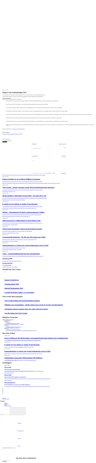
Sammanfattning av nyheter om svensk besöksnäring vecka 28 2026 (15, 77)
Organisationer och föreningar (9, 57)
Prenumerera (4, 461)
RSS (3, 84)
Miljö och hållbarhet (7, 56)
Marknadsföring (6, 54)
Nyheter (3, 18)
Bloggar (5, 33)
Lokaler (5, 53)
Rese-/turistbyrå (6, 24)
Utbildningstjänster (7, 60)
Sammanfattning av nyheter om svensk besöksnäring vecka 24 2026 (15, 79)
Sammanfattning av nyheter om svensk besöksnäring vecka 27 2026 (15, 78)
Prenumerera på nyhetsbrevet (7, 85)
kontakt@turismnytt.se (8, 405)
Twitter (18, 446)
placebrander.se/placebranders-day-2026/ (12, 323)
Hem (3, 17)
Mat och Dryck (6, 23)
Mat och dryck (6, 55)
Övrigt (5, 62)
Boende (5, 20)
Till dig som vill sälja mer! (8, 64)
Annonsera (4, 4)
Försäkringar (6, 48)
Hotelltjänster (6, 49)
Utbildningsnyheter (7, 31)
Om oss (3, 6)
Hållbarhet (6, 38)
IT (4, 50)
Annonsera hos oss (20, 430)
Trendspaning (6, 44)
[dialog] (48, 455)
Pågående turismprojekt (8, 41)
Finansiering (6, 36)
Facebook (19, 438)
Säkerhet (5, 58)
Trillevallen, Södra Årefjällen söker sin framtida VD (12, 76)
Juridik (5, 51)
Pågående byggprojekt (7, 40)
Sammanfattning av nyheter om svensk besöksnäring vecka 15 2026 (15, 81)
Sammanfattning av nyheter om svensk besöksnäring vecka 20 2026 (15, 80)
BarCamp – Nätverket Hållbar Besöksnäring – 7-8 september (14, 324)
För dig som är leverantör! (8, 63)
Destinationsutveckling (6, 27)
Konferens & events (7, 22)
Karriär (3, 28)
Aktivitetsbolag (6, 19)
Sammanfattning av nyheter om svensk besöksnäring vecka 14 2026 (15, 82)
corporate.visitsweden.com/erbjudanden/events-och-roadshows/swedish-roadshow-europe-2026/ (21, 330)
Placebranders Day (7, 320)
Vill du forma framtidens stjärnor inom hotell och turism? (13, 74)
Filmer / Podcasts (7, 37)
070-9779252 (6, 404)
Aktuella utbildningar (7, 29)
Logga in (3, 66)
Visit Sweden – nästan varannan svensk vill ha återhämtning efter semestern (16, 70)
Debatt (5, 34)
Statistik (5, 45)
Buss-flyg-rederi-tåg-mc (8, 26)
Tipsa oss (3, 3)
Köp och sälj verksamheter (8, 52)
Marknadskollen (5, 32)
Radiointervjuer (6, 42)
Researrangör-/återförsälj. (8, 25)
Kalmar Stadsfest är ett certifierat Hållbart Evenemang (12, 69)
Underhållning (6, 59)
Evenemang (6, 35)
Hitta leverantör (4, 47)
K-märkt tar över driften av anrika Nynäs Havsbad (12, 72)
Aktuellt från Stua (7, 46)
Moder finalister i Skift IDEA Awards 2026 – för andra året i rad (14, 71)
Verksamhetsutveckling (8, 61)
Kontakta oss (4, 5)
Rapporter (6, 43)
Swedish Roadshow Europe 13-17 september (11, 327)
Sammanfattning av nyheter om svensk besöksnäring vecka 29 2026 (15, 75)
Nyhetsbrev (19, 423)
